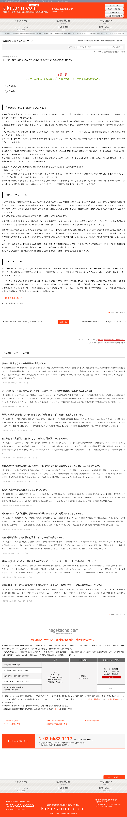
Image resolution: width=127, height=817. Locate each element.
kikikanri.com (63, 808)
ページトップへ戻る (118, 312)
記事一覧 (63, 322)
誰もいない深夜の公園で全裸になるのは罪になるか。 (24, 322)
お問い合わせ (106, 28)
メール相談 (88, 699)
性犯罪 (100, 340)
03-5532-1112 (22, 805)
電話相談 (97, 699)
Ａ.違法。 (13, 86)
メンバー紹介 (21, 28)
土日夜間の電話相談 (112, 699)
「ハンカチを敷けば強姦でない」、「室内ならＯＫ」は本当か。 (101, 322)
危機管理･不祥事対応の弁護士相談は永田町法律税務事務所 (25, 9)
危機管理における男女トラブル (114, 340)
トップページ (21, 21)
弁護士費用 (63, 28)
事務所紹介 (106, 21)
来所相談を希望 (12, 721)
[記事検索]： (72, 47)
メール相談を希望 (13, 724)
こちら (57, 709)
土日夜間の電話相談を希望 (57, 724)
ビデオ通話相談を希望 (55, 721)
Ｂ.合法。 (13, 91)
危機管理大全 (63, 21)
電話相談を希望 (93, 721)
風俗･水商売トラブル (9, 457)
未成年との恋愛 (7, 505)
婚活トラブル (27, 430)
